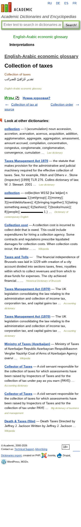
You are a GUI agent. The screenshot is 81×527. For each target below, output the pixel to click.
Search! (71, 25)
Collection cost (16, 225)
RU (50, 3)
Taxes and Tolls (16, 257)
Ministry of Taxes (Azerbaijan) (27, 344)
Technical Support (24, 449)
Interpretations (21, 45)
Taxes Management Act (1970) (27, 289)
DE (58, 3)
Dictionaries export (11, 455)
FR (74, 3)
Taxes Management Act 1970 (26, 161)
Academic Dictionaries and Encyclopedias (38, 16)
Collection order (62, 104)
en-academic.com (17, 7)
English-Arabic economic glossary (40, 37)
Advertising (41, 449)
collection (12, 129)
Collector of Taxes (18, 366)
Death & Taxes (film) (19, 421)
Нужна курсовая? (36, 98)
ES (66, 3)
